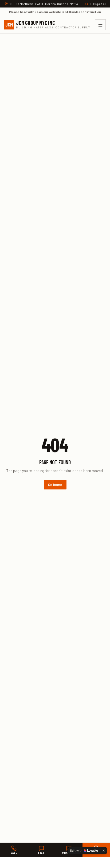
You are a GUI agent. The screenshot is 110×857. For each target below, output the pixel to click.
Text (41, 852)
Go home (55, 484)
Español (99, 4)
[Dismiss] (103, 850)
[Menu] (100, 24)
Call (14, 852)
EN (87, 4)
